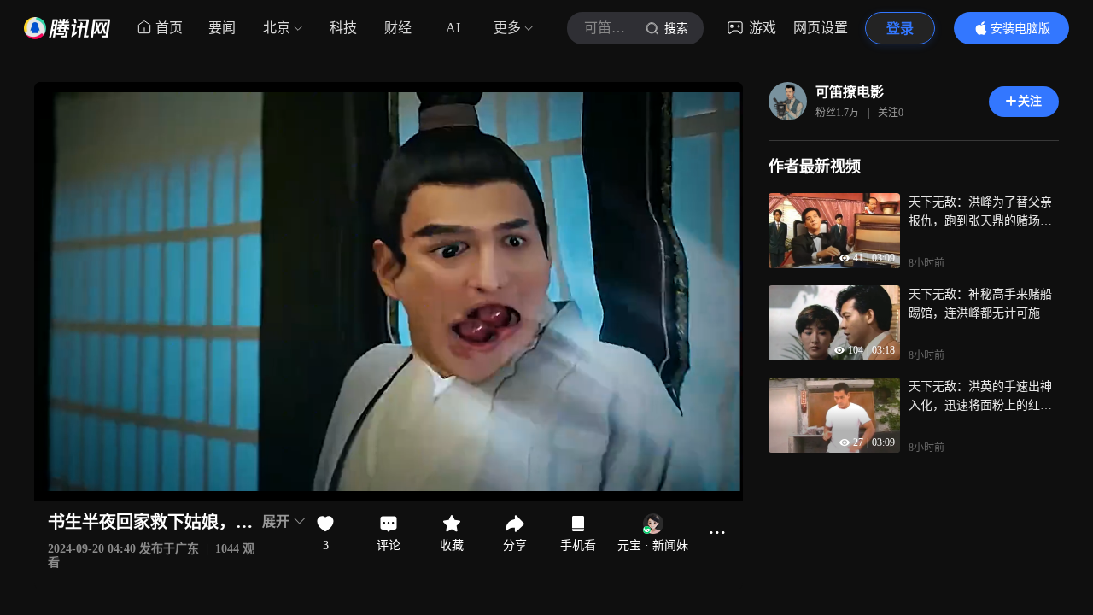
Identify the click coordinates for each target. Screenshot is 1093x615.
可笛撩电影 (849, 92)
